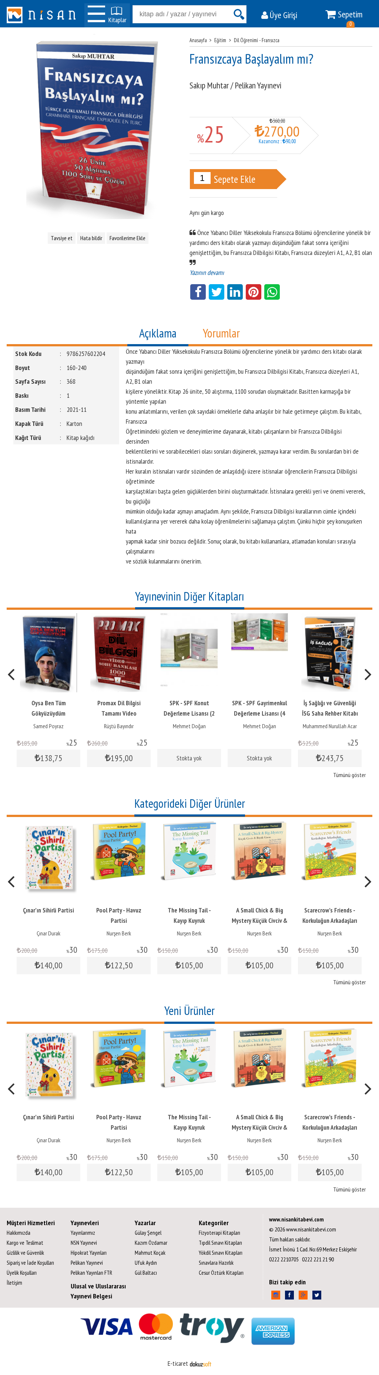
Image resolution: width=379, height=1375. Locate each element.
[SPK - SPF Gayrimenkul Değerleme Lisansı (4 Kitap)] (259, 618)
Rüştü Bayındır (119, 726)
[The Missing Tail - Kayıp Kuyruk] (189, 825)
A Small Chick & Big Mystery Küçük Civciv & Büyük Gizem (260, 920)
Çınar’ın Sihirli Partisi (48, 910)
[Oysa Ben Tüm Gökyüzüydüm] (48, 618)
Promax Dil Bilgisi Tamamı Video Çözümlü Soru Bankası (119, 713)
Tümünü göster (349, 775)
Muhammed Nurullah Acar (330, 726)
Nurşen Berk (119, 933)
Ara (238, 14)
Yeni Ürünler (189, 1010)
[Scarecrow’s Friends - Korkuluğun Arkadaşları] (329, 825)
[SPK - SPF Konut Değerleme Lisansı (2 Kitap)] (189, 618)
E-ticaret (178, 1363)
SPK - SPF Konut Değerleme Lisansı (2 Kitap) (189, 713)
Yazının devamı (207, 272)
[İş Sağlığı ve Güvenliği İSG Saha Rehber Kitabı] (329, 618)
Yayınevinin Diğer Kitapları (189, 596)
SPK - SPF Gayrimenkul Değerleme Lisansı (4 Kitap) (259, 713)
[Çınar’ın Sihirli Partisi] (48, 825)
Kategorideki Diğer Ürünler (189, 803)
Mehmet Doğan (189, 726)
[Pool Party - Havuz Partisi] (118, 825)
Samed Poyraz (48, 726)
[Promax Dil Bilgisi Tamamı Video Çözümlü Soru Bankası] (118, 618)
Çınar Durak (48, 933)
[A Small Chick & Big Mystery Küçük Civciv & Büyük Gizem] (259, 825)
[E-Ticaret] (201, 1363)
